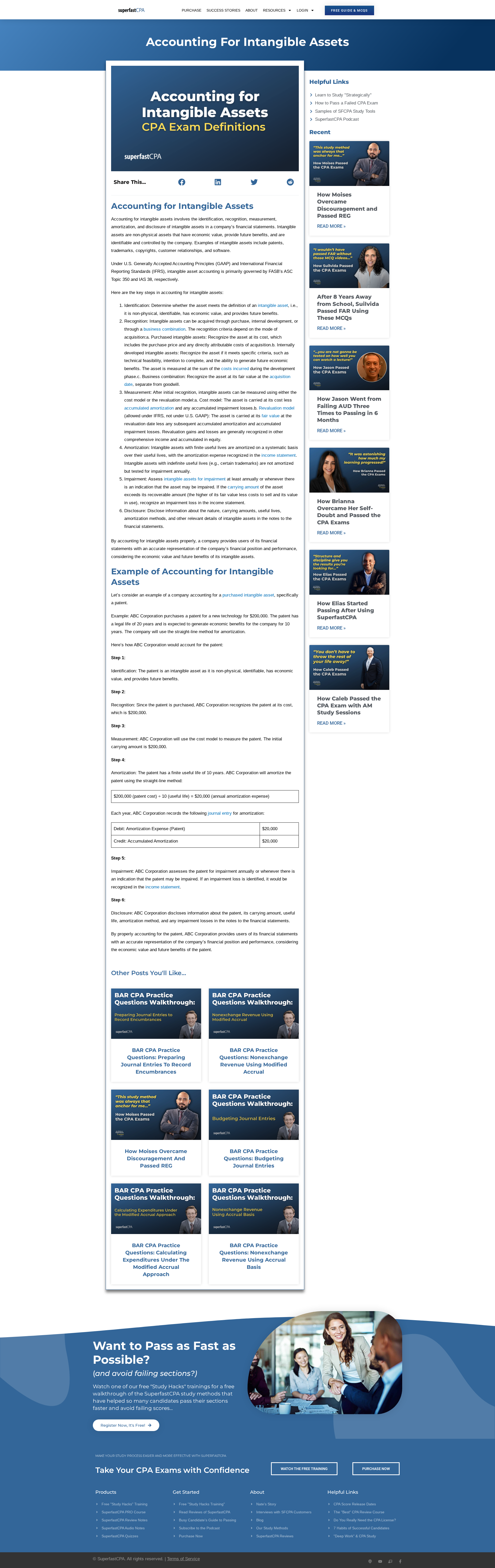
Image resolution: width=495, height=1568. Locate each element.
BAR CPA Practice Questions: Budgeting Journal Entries (254, 1158)
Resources (274, 10)
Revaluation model (276, 408)
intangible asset (273, 305)
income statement (278, 455)
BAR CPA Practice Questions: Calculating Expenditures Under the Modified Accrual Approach (156, 1259)
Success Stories (223, 10)
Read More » (331, 226)
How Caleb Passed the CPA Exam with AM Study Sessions (349, 705)
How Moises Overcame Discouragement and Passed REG (156, 1158)
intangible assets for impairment (195, 479)
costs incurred (235, 368)
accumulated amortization (149, 408)
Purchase (191, 10)
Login (302, 10)
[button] (182, 182)
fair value (270, 415)
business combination (164, 329)
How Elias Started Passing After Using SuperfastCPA (345, 610)
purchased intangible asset (248, 595)
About (251, 10)
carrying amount (243, 487)
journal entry (220, 813)
